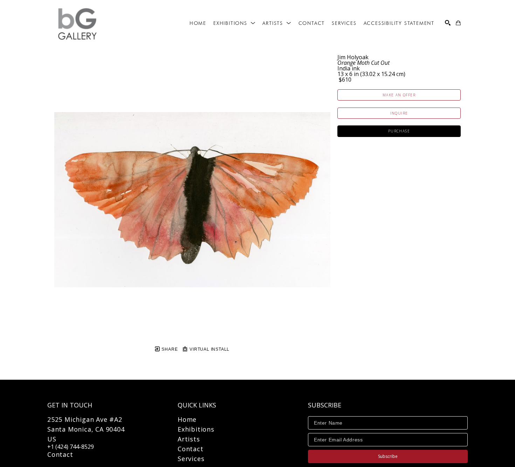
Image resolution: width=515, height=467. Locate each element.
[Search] (448, 23)
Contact (60, 454)
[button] (234, 23)
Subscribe (388, 456)
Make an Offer (399, 94)
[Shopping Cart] (458, 23)
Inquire (399, 113)
